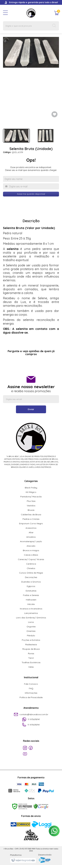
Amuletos (31, 537)
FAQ (31, 688)
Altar (31, 532)
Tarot (31, 658)
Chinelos (31, 568)
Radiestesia (31, 644)
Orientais (31, 631)
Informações (31, 693)
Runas (31, 653)
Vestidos (31, 505)
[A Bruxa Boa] (31, 13)
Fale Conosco (31, 684)
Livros (31, 622)
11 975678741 (34, 719)
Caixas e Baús (31, 555)
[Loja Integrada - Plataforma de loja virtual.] (23, 860)
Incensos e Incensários (31, 608)
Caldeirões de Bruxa (31, 514)
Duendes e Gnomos (31, 581)
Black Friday (31, 487)
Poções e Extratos (31, 640)
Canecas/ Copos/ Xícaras (31, 559)
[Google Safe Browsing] (40, 806)
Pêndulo (31, 635)
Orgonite (31, 626)
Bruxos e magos (31, 550)
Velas (31, 667)
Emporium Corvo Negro (31, 523)
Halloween (31, 599)
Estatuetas (31, 590)
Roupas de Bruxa (31, 649)
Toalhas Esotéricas (31, 662)
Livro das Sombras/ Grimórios (31, 617)
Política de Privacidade (31, 697)
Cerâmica (31, 563)
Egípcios (31, 586)
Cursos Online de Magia (31, 572)
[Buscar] (54, 26)
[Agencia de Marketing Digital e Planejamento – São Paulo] (45, 860)
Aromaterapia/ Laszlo (31, 541)
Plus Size (31, 501)
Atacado (31, 546)
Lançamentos (31, 613)
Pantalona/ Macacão (31, 496)
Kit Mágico (31, 492)
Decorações (31, 577)
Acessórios (31, 528)
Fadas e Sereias (31, 595)
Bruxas (31, 510)
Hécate (31, 604)
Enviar (31, 409)
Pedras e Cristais (31, 519)
